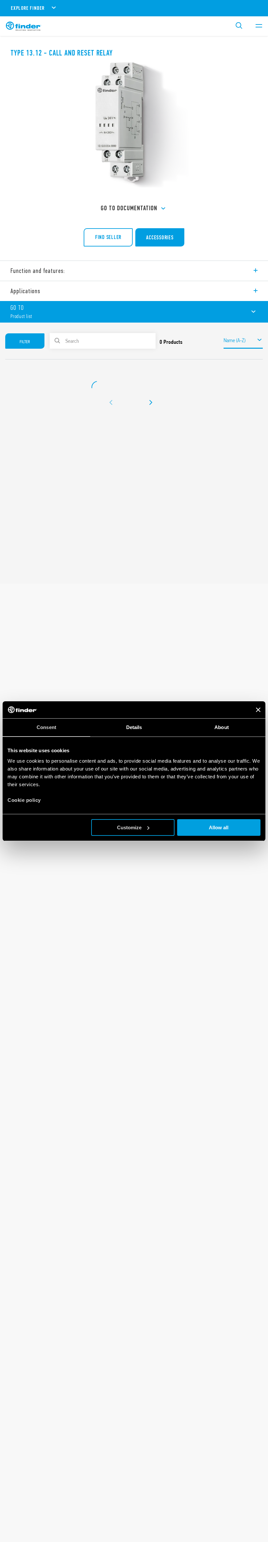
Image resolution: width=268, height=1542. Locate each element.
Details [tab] (134, 727)
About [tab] (221, 727)
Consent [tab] (46, 727)
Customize (129, 827)
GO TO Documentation (129, 208)
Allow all (218, 827)
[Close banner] (258, 709)
